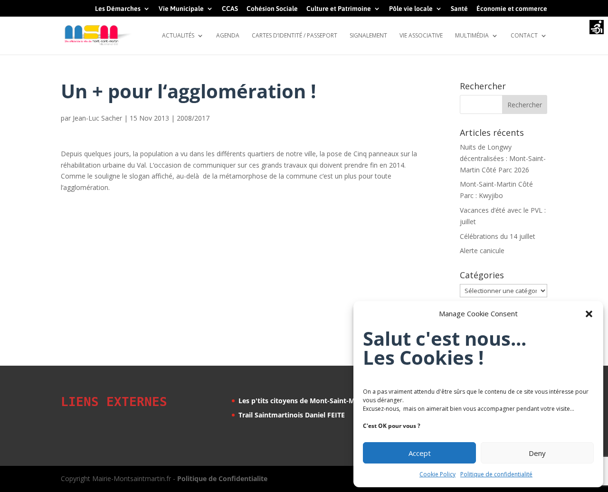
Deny (537, 453)
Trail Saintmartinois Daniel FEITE (291, 414)
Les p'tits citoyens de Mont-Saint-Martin (304, 400)
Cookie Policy (437, 474)
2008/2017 (193, 118)
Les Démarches (118, 8)
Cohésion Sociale (272, 8)
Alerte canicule (482, 250)
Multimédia (472, 35)
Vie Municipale (181, 8)
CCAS (230, 8)
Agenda (227, 35)
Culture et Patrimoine (338, 8)
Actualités (178, 35)
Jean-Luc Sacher (97, 118)
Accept (419, 453)
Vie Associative (421, 35)
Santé (459, 8)
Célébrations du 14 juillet (497, 236)
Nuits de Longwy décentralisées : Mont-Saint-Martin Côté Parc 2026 (503, 158)
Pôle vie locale (411, 8)
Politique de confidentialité (496, 474)
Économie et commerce (511, 8)
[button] (589, 314)
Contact (524, 35)
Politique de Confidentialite (222, 478)
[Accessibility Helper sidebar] (596, 28)
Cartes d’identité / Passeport (294, 35)
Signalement (368, 35)
